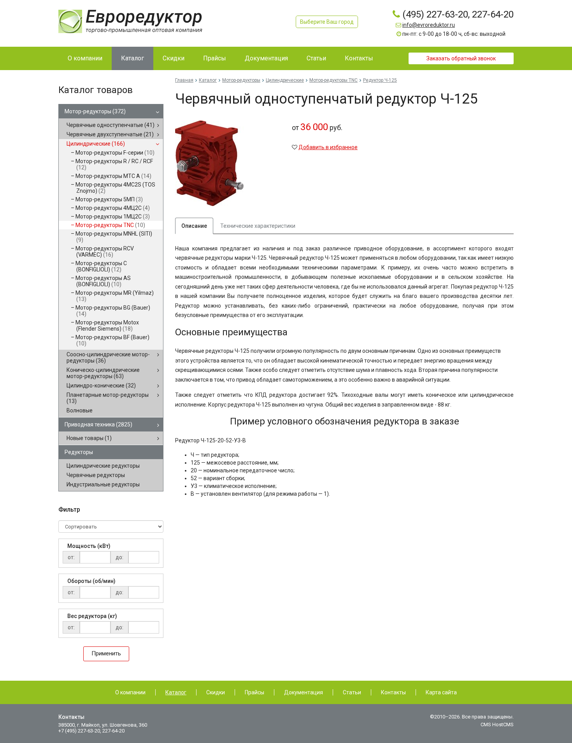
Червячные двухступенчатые (110, 134)
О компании (130, 692)
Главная (184, 80)
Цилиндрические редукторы (103, 466)
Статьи (352, 692)
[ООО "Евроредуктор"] (130, 21)
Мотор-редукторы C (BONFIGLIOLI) (101, 266)
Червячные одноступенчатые (110, 125)
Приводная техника (98, 424)
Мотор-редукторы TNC (110, 225)
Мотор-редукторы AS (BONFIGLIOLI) (103, 281)
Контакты (393, 692)
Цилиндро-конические (101, 385)
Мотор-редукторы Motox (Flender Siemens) (107, 325)
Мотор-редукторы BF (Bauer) (112, 340)
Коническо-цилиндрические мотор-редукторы (103, 373)
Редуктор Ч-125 (380, 80)
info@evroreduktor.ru (428, 25)
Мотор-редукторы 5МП (109, 199)
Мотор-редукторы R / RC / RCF (114, 164)
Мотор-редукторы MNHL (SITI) (113, 237)
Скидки (215, 692)
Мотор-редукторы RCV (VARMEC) (104, 251)
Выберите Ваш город (327, 22)
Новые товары (89, 438)
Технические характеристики (257, 226)
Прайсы (254, 692)
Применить (106, 653)
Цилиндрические (96, 144)
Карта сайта (441, 692)
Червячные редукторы (96, 475)
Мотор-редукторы (95, 111)
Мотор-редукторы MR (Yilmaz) (114, 296)
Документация (303, 692)
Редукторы (79, 452)
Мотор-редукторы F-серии (114, 153)
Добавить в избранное (328, 147)
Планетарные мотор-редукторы (108, 398)
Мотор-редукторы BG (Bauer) (112, 311)
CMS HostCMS (497, 724)
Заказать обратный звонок (461, 58)
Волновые (80, 410)
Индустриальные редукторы (103, 484)
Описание (194, 226)
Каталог (208, 80)
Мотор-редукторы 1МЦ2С (112, 216)
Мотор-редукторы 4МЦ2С (112, 208)
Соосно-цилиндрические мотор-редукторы (108, 357)
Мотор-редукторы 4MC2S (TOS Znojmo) (115, 187)
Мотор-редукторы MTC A (113, 176)
